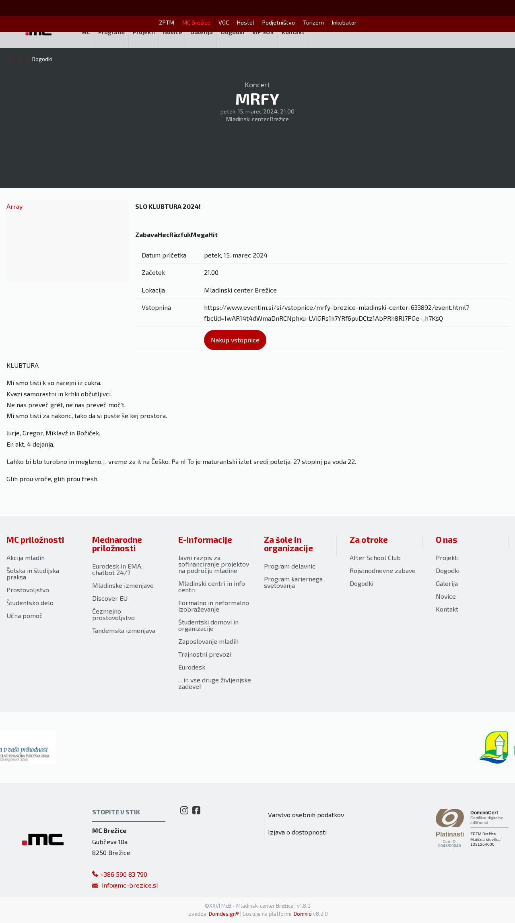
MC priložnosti (35, 539)
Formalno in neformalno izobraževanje (213, 606)
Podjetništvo (278, 22)
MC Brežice (196, 22)
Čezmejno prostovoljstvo (113, 614)
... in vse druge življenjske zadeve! (214, 683)
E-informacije (205, 539)
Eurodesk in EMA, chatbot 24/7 (117, 569)
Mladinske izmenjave (123, 585)
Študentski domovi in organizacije (208, 625)
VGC (223, 22)
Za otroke (369, 539)
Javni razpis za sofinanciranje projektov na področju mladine (213, 564)
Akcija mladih (25, 557)
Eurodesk (191, 667)
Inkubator (344, 22)
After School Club (375, 557)
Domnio (303, 914)
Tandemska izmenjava (123, 630)
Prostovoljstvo (27, 589)
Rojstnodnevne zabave (383, 570)
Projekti (447, 557)
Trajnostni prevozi (204, 654)
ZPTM (166, 22)
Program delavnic (289, 566)
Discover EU (110, 598)
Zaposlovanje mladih (208, 641)
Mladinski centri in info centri (211, 586)
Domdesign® (224, 914)
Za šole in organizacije (288, 543)
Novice (446, 596)
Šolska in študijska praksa (32, 574)
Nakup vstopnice (235, 340)
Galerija (447, 583)
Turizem (313, 22)
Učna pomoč (24, 615)
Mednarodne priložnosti (117, 543)
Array (14, 206)
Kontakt (447, 609)
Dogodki (361, 583)
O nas (446, 539)
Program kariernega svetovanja (293, 582)
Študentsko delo (30, 602)
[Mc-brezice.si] (38, 32)
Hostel (245, 22)
